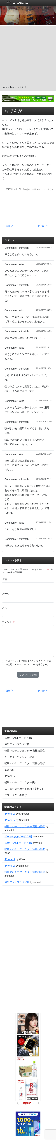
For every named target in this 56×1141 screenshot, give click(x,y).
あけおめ (9, 769)
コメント (8, 622)
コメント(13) (47, 189)
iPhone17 (10, 776)
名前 (4, 579)
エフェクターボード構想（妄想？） (24, 788)
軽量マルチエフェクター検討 (21, 782)
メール (5, 593)
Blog (12, 87)
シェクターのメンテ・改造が (21, 757)
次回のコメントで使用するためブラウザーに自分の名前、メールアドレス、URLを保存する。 (30, 663)
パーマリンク (34, 189)
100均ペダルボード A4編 (18, 738)
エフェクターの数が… (17, 795)
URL (4, 608)
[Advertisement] (28, 54)
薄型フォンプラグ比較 (17, 744)
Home (4, 87)
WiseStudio (20, 3)
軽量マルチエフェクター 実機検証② (25, 750)
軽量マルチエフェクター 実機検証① (25, 763)
